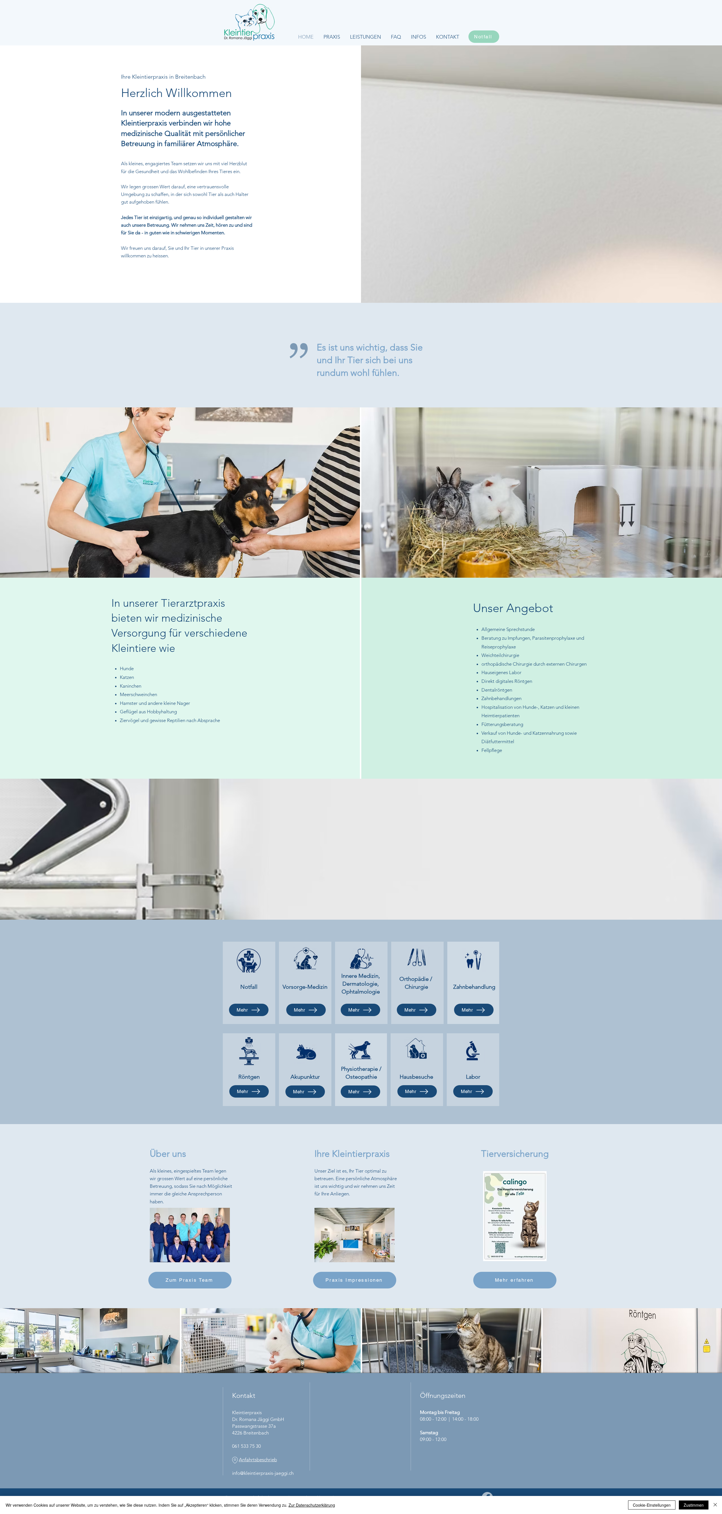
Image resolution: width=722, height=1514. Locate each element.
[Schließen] (715, 1504)
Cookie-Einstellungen (652, 1505)
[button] (365, 37)
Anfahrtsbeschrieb (258, 1459)
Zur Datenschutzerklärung (312, 1505)
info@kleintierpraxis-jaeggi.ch (263, 1473)
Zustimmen (694, 1505)
